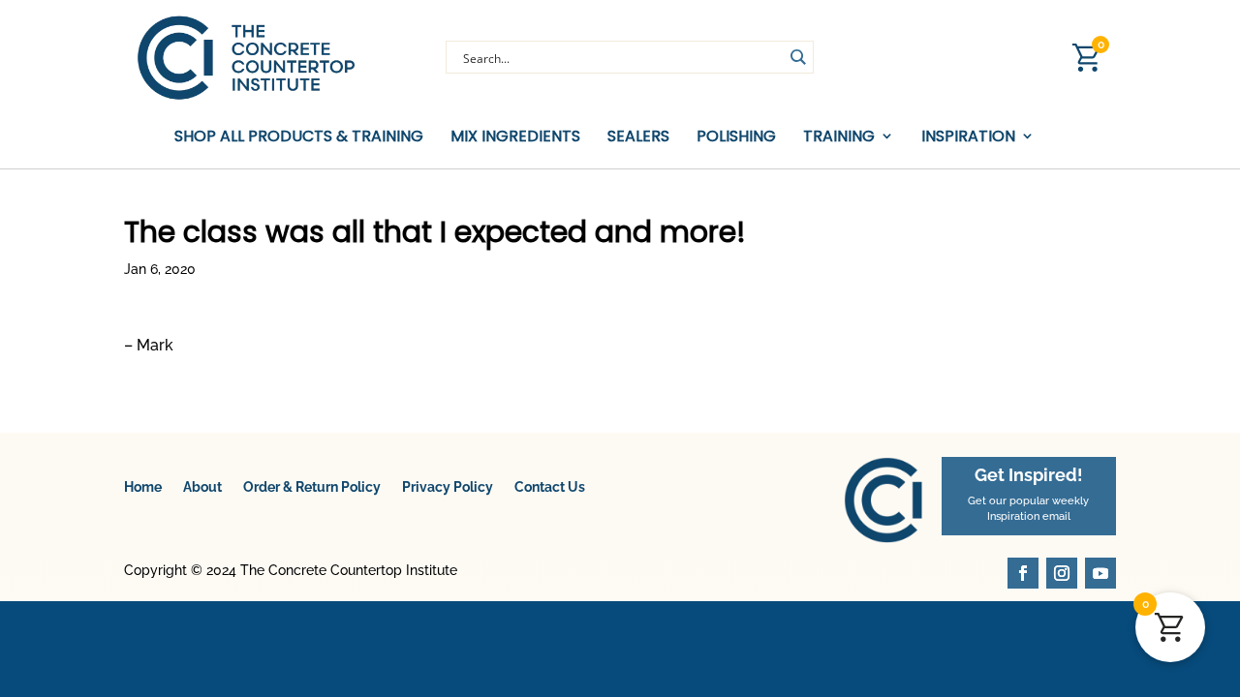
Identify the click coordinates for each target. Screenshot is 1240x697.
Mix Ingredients (515, 137)
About (202, 487)
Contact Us (549, 487)
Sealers (638, 137)
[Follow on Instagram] (1061, 573)
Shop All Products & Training (298, 137)
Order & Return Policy (312, 487)
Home (143, 487)
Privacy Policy (447, 487)
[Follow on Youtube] (1100, 573)
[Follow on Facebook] (1023, 573)
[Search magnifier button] (797, 57)
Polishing (736, 137)
